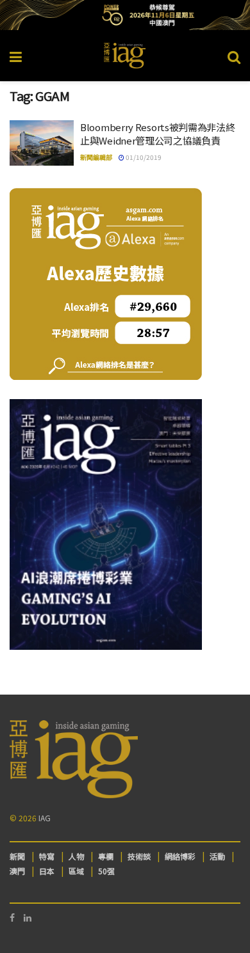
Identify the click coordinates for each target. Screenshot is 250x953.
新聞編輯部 (96, 157)
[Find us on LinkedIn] (27, 917)
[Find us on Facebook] (12, 917)
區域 (76, 870)
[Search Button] (234, 55)
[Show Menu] (16, 55)
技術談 (139, 856)
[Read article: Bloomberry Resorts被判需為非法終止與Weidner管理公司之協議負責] (42, 143)
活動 (217, 856)
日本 (46, 870)
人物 (76, 856)
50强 (106, 870)
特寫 (46, 856)
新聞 (17, 856)
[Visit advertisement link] (125, 15)
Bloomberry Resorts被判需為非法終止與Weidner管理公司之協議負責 (157, 133)
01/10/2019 (143, 157)
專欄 (105, 856)
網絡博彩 (180, 856)
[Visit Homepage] (125, 55)
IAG (44, 817)
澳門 (17, 870)
